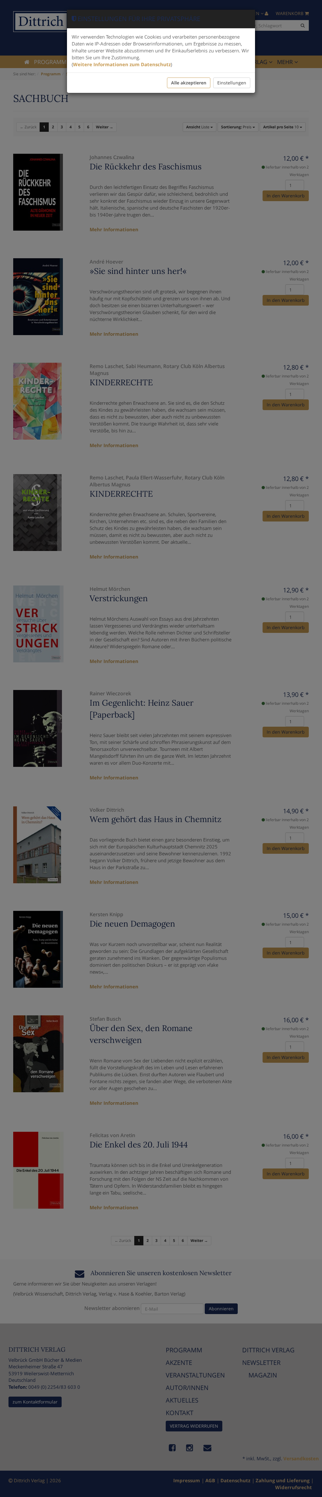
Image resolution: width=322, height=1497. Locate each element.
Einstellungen (231, 83)
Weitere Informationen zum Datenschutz (122, 64)
